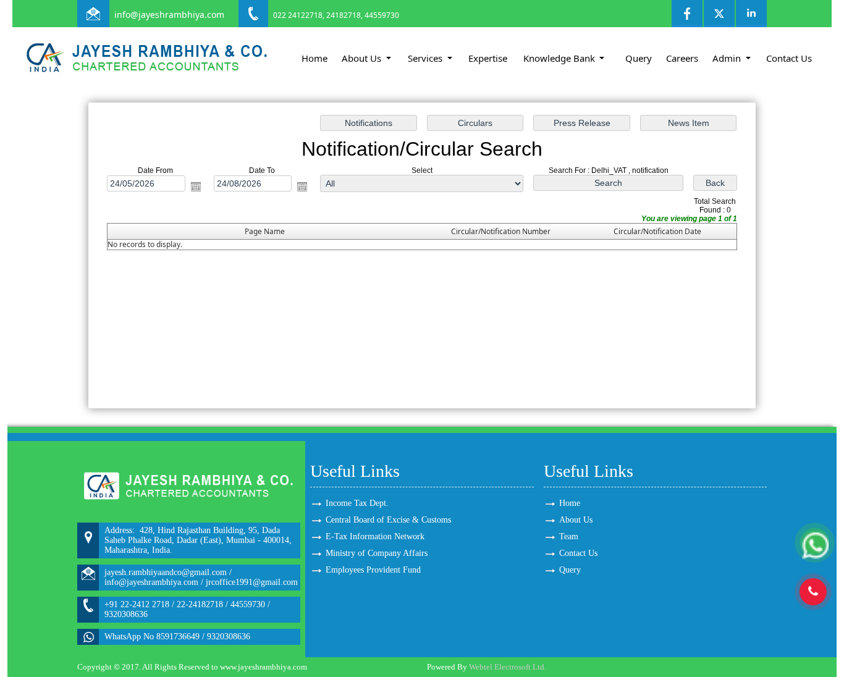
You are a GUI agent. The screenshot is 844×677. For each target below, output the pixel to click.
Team (568, 536)
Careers (682, 58)
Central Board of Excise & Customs (388, 519)
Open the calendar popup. (196, 186)
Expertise (487, 58)
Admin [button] (727, 58)
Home (314, 58)
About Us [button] (363, 58)
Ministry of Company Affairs (377, 553)
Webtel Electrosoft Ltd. (507, 666)
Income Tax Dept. (357, 503)
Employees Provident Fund (373, 569)
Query (638, 58)
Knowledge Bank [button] (560, 58)
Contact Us (789, 58)
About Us (576, 519)
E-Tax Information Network (375, 536)
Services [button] (426, 58)
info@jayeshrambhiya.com (169, 14)
